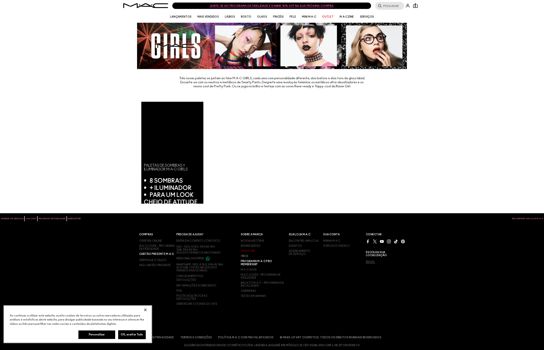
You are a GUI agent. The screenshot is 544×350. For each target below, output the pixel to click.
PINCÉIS (278, 17)
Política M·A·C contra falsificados (245, 337)
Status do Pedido (336, 246)
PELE (293, 17)
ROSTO (246, 17)
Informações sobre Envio (196, 285)
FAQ (179, 290)
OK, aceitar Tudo (132, 334)
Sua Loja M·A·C (300, 234)
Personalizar (97, 334)
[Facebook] (368, 241)
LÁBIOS (230, 17)
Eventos (295, 246)
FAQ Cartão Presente (155, 265)
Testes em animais (253, 296)
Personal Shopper (190, 258)
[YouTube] (382, 241)
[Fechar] (145, 310)
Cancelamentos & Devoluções (189, 278)
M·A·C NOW (249, 269)
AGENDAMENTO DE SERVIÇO (299, 252)
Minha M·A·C (331, 241)
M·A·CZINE (347, 17)
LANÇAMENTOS (180, 17)
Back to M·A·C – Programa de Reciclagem (262, 284)
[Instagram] (389, 241)
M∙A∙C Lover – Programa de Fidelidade (261, 276)
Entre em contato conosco (198, 241)
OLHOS (262, 17)
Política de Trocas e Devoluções (192, 297)
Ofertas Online (150, 241)
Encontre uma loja (303, 241)
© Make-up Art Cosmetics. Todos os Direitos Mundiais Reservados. (331, 337)
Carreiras (248, 291)
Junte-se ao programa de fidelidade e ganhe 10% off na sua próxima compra (272, 6)
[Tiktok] (396, 241)
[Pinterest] (403, 241)
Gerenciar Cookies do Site (196, 304)
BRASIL (370, 262)
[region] (77, 324)
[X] (375, 241)
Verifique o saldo (153, 260)
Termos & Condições (196, 337)
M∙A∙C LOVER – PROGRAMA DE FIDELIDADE (157, 247)
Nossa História (252, 241)
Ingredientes (251, 246)
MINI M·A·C (309, 17)
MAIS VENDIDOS (208, 17)
